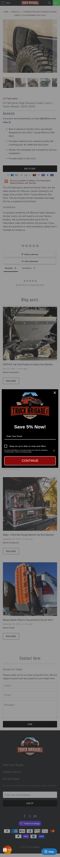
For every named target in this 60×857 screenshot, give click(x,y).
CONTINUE (30, 460)
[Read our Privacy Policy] (54, 450)
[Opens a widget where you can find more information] (49, 852)
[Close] (54, 392)
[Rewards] (7, 849)
